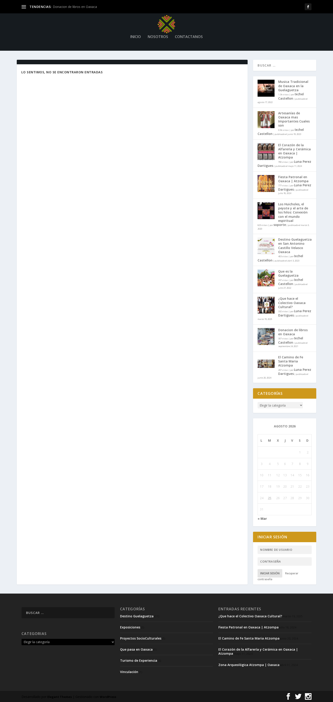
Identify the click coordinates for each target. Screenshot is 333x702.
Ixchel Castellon (291, 96)
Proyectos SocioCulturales (140, 638)
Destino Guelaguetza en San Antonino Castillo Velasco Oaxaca (295, 245)
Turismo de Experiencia (138, 660)
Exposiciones (130, 627)
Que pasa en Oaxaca (136, 649)
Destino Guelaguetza (137, 616)
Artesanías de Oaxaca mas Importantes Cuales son (294, 119)
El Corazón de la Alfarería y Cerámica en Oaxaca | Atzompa (294, 151)
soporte (279, 225)
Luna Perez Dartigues (294, 187)
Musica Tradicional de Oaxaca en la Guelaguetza (293, 85)
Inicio (135, 37)
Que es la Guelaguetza (288, 273)
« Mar (262, 518)
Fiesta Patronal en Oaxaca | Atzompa (293, 179)
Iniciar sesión (270, 573)
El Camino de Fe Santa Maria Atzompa (290, 361)
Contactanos (189, 37)
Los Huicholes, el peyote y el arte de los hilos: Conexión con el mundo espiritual (293, 212)
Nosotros (158, 37)
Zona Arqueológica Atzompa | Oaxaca (249, 665)
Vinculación (129, 672)
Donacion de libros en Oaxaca (75, 7)
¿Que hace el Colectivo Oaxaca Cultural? (292, 302)
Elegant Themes (59, 697)
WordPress (108, 697)
